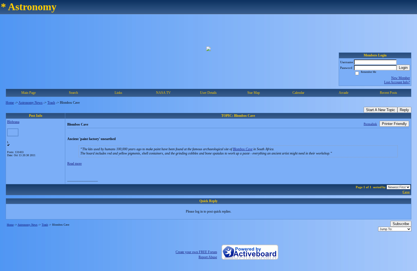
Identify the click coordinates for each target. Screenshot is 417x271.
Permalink (370, 124)
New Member (400, 78)
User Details (208, 93)
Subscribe (401, 224)
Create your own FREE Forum (196, 252)
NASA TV (163, 93)
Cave (406, 192)
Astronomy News (30, 103)
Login (403, 67)
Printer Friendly (394, 124)
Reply (404, 110)
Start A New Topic (380, 110)
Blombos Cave (242, 149)
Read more (74, 164)
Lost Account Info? (397, 82)
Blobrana (13, 122)
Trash (51, 103)
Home (10, 103)
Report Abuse (208, 257)
